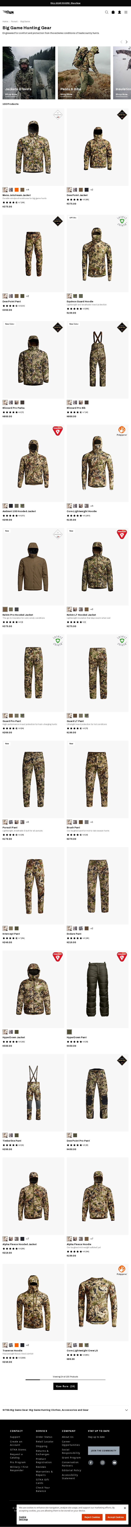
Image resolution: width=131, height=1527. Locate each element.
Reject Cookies (92, 1517)
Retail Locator (45, 1441)
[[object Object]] (29, 72)
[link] (29, 72)
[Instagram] (103, 1463)
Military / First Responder (19, 1468)
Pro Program (18, 1462)
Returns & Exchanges (43, 1452)
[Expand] (126, 1410)
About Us (67, 1436)
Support (15, 1436)
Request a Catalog (16, 1456)
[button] (5, 189)
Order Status (44, 1436)
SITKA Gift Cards (42, 1481)
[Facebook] (91, 1463)
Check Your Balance (43, 1489)
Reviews (41, 1466)
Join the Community (103, 1450)
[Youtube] (115, 1463)
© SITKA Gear (16, 1509)
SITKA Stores (18, 1449)
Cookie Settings (23, 1518)
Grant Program (71, 1457)
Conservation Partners (70, 1464)
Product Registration (44, 1460)
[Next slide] (126, 42)
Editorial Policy (71, 1470)
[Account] (119, 12)
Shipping (41, 1446)
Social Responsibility (71, 1451)
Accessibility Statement (70, 1476)
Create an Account (16, 1443)
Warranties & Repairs (44, 1473)
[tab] (65, 1410)
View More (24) (65, 1386)
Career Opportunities (71, 1443)
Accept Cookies (116, 1517)
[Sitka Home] (34, 12)
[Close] (124, 1508)
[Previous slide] (121, 42)
